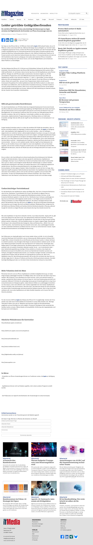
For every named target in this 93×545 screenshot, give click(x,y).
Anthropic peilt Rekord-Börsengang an (71, 176)
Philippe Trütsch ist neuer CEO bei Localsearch (73, 178)
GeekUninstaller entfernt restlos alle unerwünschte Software (77, 126)
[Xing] (72, 538)
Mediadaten (35, 522)
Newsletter (63, 522)
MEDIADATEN (35, 13)
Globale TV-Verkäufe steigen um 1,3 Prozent (72, 174)
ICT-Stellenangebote (66, 530)
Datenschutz (35, 536)
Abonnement (35, 532)
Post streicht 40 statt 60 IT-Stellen (70, 196)
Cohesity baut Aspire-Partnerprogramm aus (72, 189)
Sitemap (63, 526)
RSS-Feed (63, 524)
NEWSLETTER (53, 13)
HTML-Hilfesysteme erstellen (78, 134)
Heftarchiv (63, 528)
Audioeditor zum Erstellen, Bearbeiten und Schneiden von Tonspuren (79, 144)
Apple (35, 46)
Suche (69, 16)
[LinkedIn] (67, 538)
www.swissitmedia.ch (9, 540)
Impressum (35, 538)
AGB (33, 534)
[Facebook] (63, 538)
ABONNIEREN (44, 13)
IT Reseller (35, 540)
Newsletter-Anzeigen (37, 524)
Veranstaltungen (36, 526)
